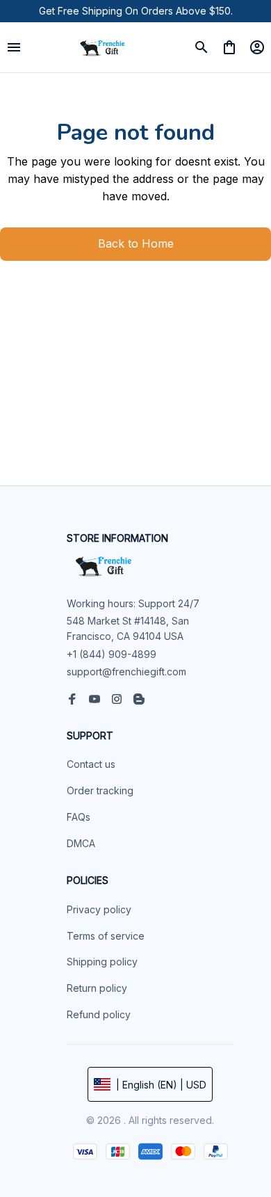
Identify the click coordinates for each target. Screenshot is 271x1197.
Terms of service (106, 936)
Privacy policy (99, 909)
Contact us (91, 764)
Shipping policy (102, 961)
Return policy (97, 988)
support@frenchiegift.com (126, 671)
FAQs (78, 817)
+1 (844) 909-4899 (111, 654)
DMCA (81, 843)
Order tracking (100, 790)
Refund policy (99, 1014)
